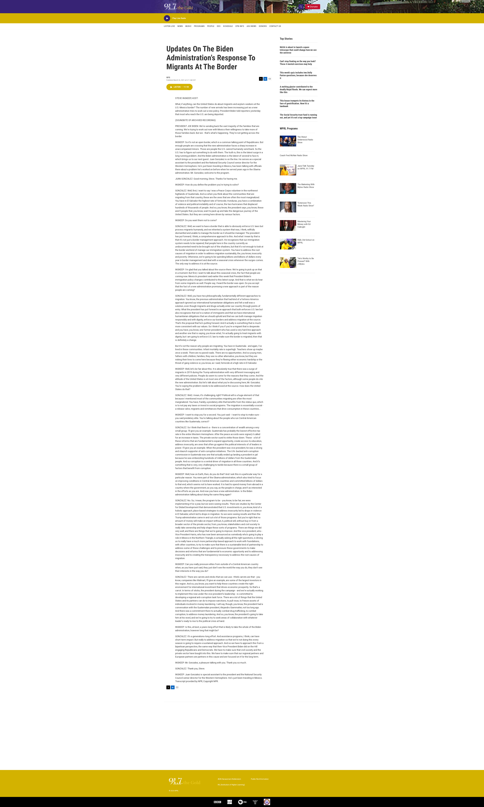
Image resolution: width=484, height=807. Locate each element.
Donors (263, 26)
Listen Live (169, 26)
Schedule (228, 26)
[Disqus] (242, 736)
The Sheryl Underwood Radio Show (305, 140)
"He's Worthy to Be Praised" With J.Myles (305, 261)
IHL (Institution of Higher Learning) (231, 785)
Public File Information (260, 779)
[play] (167, 18)
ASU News (251, 26)
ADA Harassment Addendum (229, 779)
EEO (219, 26)
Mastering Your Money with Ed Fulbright (304, 224)
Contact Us (275, 26)
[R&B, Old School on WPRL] (288, 244)
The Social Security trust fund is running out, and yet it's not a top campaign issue (298, 116)
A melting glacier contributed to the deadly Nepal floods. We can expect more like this (298, 89)
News (180, 26)
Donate (314, 6)
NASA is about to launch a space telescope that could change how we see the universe (298, 50)
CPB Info (239, 26)
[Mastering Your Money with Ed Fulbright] (288, 225)
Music (188, 26)
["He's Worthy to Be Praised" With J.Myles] (288, 262)
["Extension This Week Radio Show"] (288, 207)
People (210, 26)
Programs (199, 26)
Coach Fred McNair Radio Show (294, 155)
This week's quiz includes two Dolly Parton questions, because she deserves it (298, 75)
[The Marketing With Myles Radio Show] (288, 188)
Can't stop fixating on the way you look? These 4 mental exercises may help (298, 62)
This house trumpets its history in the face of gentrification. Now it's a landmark (297, 103)
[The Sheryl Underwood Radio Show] (288, 141)
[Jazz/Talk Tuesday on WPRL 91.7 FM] (288, 170)
